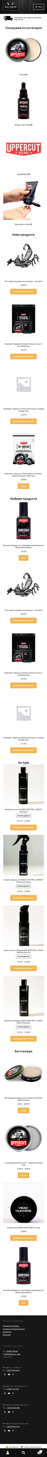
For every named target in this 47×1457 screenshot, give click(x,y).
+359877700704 (12, 1351)
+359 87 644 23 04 (13, 1426)
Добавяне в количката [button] (23, 291)
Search (23, 1452)
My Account (8, 1452)
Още (24, 557)
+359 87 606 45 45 (13, 1370)
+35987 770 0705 (13, 1389)
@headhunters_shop (13, 1354)
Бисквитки (7, 1332)
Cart (36, 1450)
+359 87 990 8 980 (13, 1408)
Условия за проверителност (14, 1329)
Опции (23, 486)
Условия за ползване (11, 1326)
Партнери (7, 1335)
